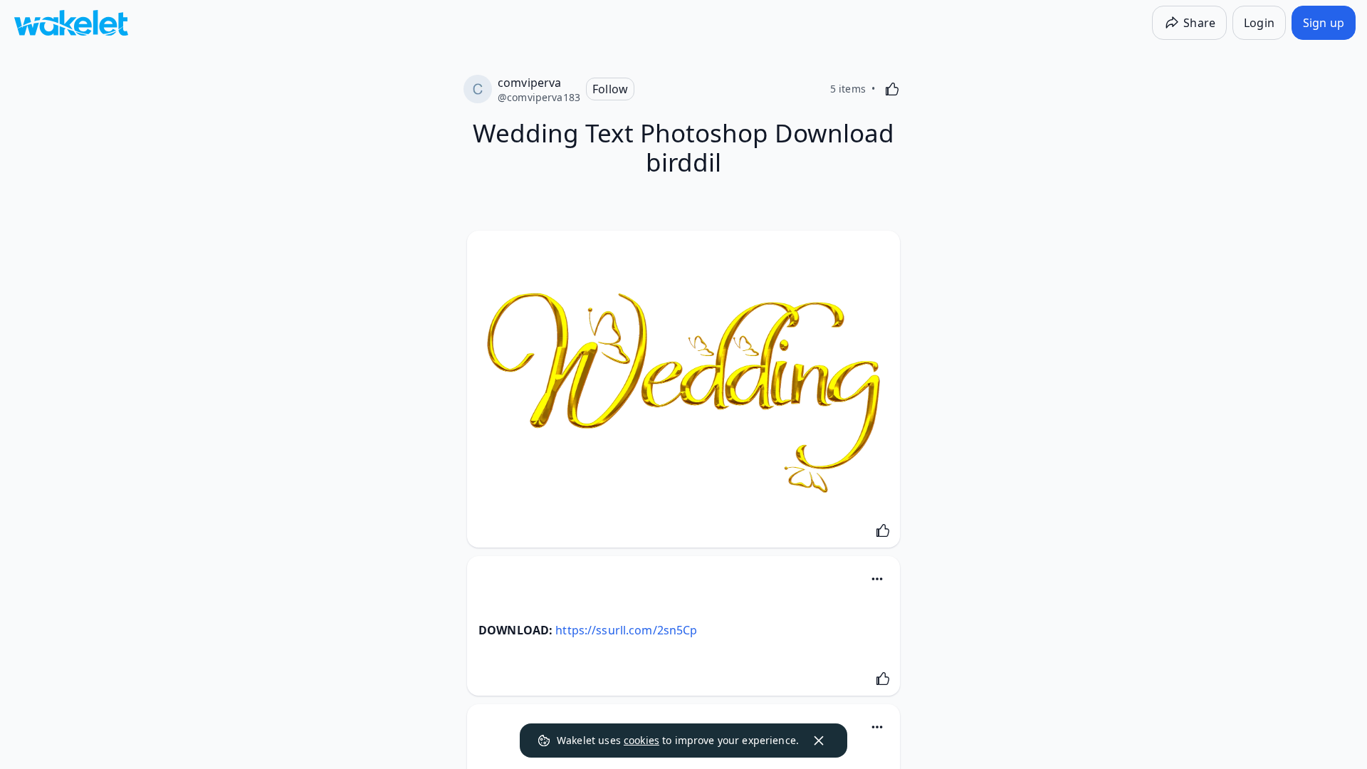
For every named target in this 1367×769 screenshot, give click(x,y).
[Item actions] (877, 578)
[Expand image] (683, 393)
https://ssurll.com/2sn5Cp (626, 630)
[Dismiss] (818, 740)
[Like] (892, 89)
